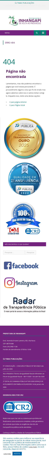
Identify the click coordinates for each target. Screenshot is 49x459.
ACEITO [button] (17, 453)
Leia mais (33, 447)
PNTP (13, 433)
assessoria (19, 421)
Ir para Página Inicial (17, 105)
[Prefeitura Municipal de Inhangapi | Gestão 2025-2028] (24, 20)
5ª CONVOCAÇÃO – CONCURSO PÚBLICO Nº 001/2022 (21, 366)
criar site (17, 418)
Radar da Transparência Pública (29, 433)
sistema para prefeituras (32, 418)
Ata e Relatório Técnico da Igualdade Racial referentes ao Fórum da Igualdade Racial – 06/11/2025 (25, 5)
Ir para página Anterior (18, 102)
